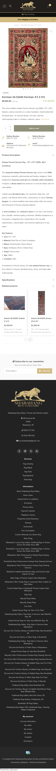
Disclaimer (28, 503)
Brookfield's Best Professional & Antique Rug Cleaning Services (28, 561)
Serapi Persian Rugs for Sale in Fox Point (28, 610)
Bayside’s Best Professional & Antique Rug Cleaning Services (28, 655)
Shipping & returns (28, 515)
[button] (23, 88)
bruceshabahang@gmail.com (29, 441)
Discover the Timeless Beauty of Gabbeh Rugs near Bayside (28, 669)
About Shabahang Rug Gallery (28, 491)
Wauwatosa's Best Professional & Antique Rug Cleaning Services (28, 566)
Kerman (5, 93)
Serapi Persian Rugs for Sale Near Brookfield (28, 651)
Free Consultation (28, 531)
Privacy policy (28, 507)
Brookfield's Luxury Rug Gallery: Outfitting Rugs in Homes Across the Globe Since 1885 (28, 550)
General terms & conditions (28, 499)
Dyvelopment (41, 762)
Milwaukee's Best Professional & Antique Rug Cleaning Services (28, 556)
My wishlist (28, 733)
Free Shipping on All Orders (28, 19)
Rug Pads (28, 472)
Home (16, 25)
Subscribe (45, 371)
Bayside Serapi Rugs (28, 602)
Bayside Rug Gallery (28, 598)
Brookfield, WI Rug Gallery (28, 703)
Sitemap (28, 523)
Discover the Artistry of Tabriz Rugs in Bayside (28, 681)
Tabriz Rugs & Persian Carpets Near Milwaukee (28, 578)
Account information (28, 721)
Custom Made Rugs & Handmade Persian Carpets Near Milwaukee (28, 589)
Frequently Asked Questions (28, 519)
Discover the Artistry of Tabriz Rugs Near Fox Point (28, 677)
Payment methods (28, 511)
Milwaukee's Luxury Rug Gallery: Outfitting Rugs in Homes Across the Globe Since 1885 (28, 544)
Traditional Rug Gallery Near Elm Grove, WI (28, 695)
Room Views (28, 495)
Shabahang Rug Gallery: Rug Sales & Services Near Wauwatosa (28, 625)
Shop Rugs (28, 479)
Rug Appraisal (28, 476)
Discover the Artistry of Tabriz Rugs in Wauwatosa (28, 647)
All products (28, 741)
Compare (28, 737)
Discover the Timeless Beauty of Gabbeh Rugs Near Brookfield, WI (28, 632)
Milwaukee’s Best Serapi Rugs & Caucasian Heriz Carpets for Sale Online (28, 583)
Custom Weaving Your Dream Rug (28, 535)
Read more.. (45, 119)
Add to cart (34, 128)
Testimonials (28, 527)
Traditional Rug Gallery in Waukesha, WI (28, 699)
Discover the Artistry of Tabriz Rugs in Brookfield (28, 637)
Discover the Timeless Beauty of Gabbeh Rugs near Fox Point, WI (28, 664)
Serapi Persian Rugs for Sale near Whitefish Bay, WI (28, 621)
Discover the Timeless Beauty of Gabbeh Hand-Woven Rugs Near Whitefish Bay (28, 690)
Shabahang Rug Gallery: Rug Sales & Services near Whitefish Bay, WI (28, 615)
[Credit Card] (28, 753)
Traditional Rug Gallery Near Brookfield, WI (28, 685)
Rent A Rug (28, 538)
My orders (28, 725)
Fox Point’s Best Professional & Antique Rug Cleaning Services (28, 659)
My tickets (28, 729)
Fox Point (28, 606)
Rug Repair (28, 468)
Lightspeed (24, 762)
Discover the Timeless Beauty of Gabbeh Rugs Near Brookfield (28, 673)
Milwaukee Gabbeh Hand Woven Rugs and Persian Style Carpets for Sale (28, 573)
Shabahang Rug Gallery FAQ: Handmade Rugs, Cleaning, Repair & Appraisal (28, 708)
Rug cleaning (28, 464)
